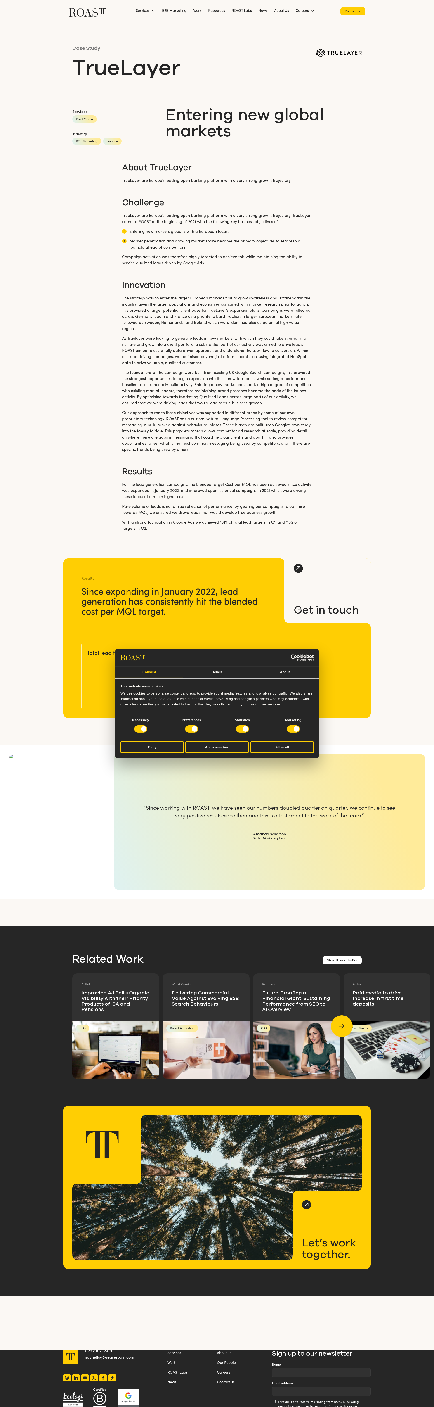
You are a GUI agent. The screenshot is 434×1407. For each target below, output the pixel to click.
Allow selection (217, 747)
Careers (302, 10)
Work (197, 10)
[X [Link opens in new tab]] (94, 1378)
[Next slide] (342, 1026)
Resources (216, 10)
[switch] (191, 729)
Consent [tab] (149, 672)
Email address (282, 1383)
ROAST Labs (242, 10)
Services (142, 10)
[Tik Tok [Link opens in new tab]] (112, 1378)
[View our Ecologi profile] (73, 1399)
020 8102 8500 (98, 1350)
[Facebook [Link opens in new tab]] (103, 1378)
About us (224, 1352)
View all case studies (342, 960)
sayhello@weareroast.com (109, 1357)
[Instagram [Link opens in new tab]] (67, 1378)
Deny (152, 747)
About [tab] (285, 672)
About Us (281, 10)
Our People (226, 1362)
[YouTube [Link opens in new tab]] (85, 1378)
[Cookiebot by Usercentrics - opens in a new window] (294, 657)
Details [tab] (217, 672)
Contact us (353, 11)
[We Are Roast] (87, 10)
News (263, 10)
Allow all (282, 747)
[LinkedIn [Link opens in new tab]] (76, 1378)
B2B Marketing (174, 10)
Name (276, 1364)
